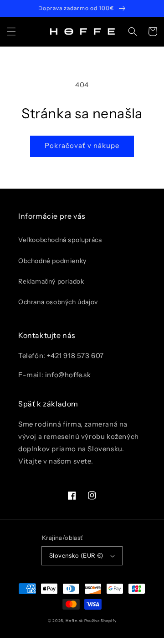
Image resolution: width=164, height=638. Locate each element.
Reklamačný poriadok (51, 281)
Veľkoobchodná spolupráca (60, 240)
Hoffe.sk (74, 620)
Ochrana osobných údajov (58, 302)
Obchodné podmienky (52, 261)
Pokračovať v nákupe (82, 145)
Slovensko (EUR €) (76, 555)
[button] (11, 31)
